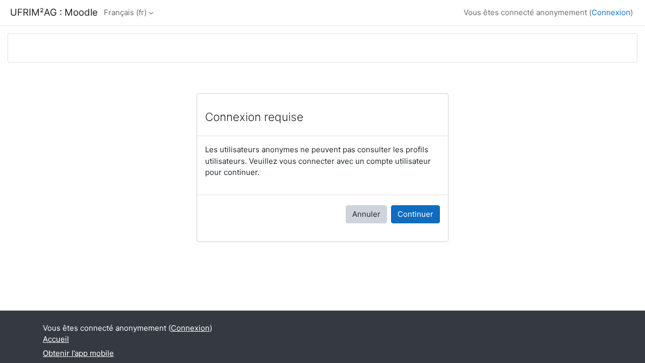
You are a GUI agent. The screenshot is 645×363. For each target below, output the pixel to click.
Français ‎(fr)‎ (125, 12)
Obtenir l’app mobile (78, 353)
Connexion (611, 12)
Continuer (415, 214)
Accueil (56, 339)
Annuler (366, 214)
